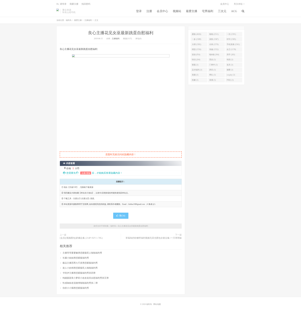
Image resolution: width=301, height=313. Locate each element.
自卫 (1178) (231, 49)
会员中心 (162, 11)
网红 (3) (212, 75)
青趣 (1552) (214, 49)
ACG (234, 11)
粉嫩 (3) (195, 80)
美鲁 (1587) (214, 39)
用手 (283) (231, 54)
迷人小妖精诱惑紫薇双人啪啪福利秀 (80, 268)
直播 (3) (212, 80)
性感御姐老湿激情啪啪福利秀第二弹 (80, 283)
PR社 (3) (230, 80)
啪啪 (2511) (214, 34)
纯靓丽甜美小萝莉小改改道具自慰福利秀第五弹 (86, 278)
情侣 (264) (196, 59)
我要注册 (74, 4)
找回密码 (86, 4)
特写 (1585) (231, 39)
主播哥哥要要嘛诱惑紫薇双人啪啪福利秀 (82, 253)
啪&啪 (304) (214, 54)
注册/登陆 (85, 173)
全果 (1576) (214, 44)
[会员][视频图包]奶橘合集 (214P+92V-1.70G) (81, 238)
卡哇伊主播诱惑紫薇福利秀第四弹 (79, 273)
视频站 (177, 11)
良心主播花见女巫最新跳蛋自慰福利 (120, 33)
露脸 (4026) (196, 34)
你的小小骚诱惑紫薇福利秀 (76, 288)
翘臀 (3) (230, 70)
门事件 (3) (213, 65)
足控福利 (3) (197, 70)
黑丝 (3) (212, 59)
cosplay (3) (231, 75)
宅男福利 (207, 11)
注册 (149, 11)
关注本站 (238, 4)
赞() (122, 216)
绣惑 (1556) (196, 49)
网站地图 (157, 304)
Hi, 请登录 (61, 4)
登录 (139, 11)
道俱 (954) (196, 54)
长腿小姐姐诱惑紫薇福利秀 (76, 258)
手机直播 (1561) (233, 44)
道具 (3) (230, 65)
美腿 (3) (195, 75)
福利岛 (57, 11)
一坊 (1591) (231, 34)
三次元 (222, 11)
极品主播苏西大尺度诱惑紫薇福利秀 (80, 263)
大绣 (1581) (196, 44)
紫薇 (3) (195, 65)
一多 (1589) (196, 39)
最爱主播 (191, 11)
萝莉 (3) (212, 70)
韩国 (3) (230, 59)
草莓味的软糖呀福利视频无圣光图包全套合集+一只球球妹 (154, 238)
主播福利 (88, 20)
